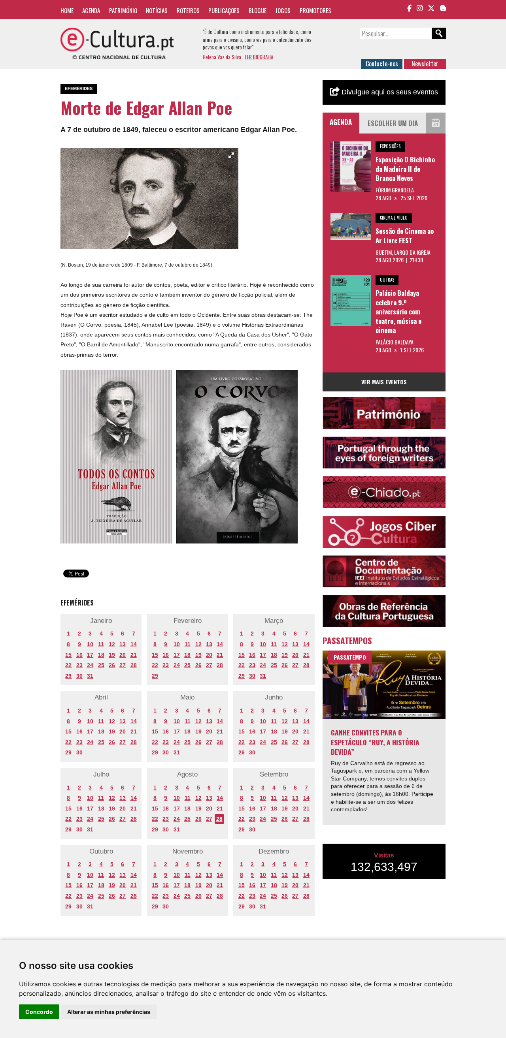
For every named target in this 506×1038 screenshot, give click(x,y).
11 (101, 644)
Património (123, 10)
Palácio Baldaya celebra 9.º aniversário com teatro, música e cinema (398, 311)
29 (68, 676)
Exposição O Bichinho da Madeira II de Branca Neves (405, 168)
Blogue (257, 10)
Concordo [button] (39, 1011)
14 (133, 644)
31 (90, 676)
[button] (231, 155)
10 (90, 644)
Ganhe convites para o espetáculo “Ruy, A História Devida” (375, 742)
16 (79, 655)
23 (79, 665)
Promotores (315, 10)
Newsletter (425, 63)
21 (133, 655)
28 (133, 665)
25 (101, 665)
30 (79, 676)
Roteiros (188, 10)
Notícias (157, 10)
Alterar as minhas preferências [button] (108, 1011)
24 (90, 665)
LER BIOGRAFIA (259, 57)
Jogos (283, 10)
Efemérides (79, 88)
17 (90, 655)
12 (112, 644)
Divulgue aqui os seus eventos (389, 92)
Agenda (91, 10)
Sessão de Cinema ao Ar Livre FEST (405, 235)
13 (122, 644)
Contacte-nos (382, 63)
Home (67, 10)
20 (122, 655)
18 (101, 655)
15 (68, 655)
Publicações (224, 10)
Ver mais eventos (384, 382)
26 (112, 665)
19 (112, 655)
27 (122, 665)
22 (68, 665)
